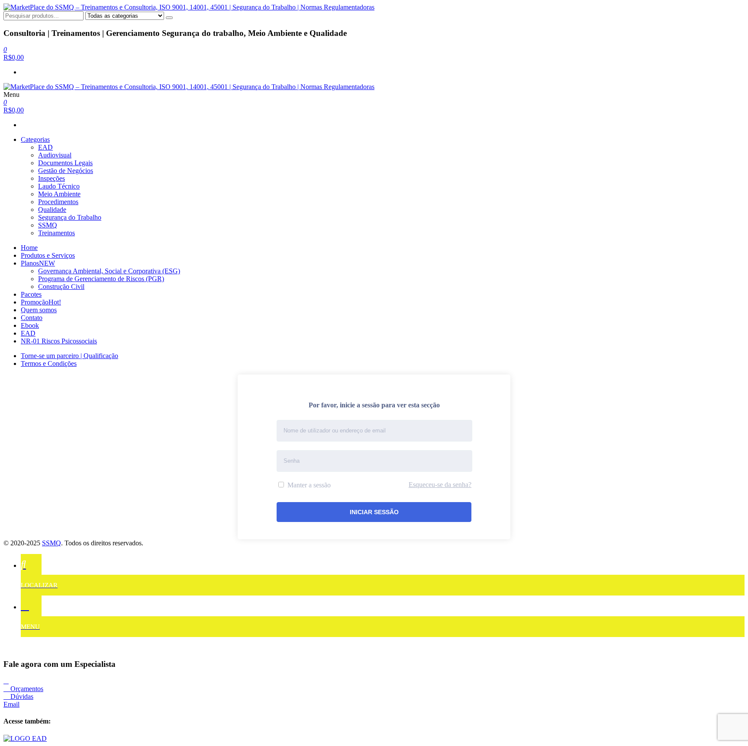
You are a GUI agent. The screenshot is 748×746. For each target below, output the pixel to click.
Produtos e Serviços (48, 255)
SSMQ (47, 225)
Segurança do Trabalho (69, 217)
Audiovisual (54, 155)
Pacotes (31, 294)
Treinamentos (56, 233)
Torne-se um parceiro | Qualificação (69, 355)
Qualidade (52, 209)
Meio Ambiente (59, 194)
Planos (38, 263)
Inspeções (51, 178)
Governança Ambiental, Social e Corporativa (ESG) (109, 271)
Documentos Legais (65, 162)
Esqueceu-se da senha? (440, 484)
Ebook (30, 325)
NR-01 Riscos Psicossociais (59, 341)
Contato (31, 317)
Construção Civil (61, 286)
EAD (45, 147)
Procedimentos (58, 201)
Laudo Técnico (59, 186)
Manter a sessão (308, 485)
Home (29, 247)
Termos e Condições (49, 363)
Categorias (35, 139)
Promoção (41, 302)
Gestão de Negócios (65, 170)
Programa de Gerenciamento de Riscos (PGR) (101, 278)
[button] (23, 688)
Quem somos (39, 310)
